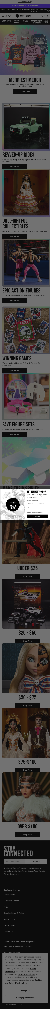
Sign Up (37, 516)
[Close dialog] (48, 491)
